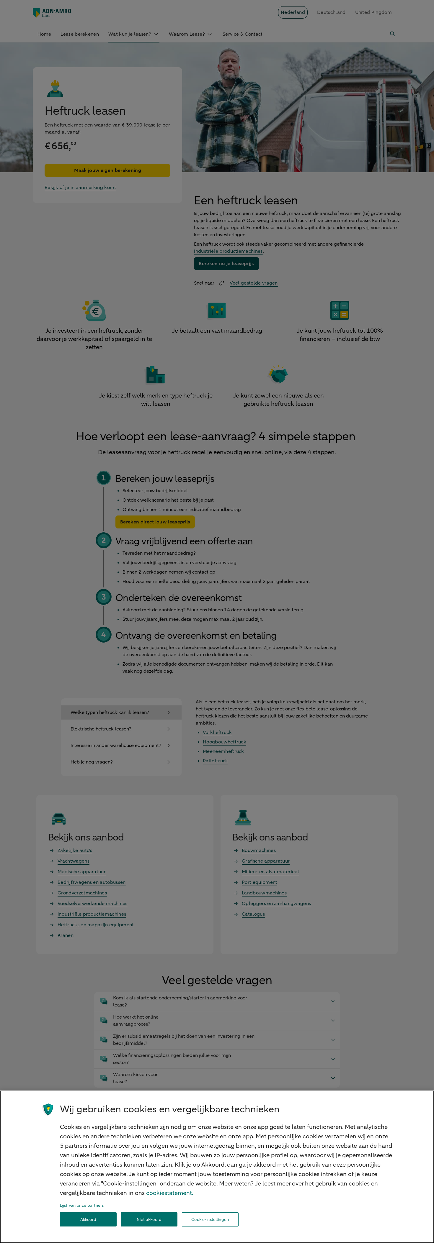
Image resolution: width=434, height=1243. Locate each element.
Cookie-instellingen (210, 1219)
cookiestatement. (169, 1193)
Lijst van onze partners (82, 1205)
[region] (217, 1167)
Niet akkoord (149, 1219)
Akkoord (88, 1219)
